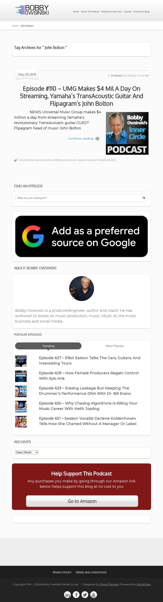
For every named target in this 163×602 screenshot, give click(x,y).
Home (76, 11)
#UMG (81, 160)
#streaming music (65, 160)
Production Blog (141, 11)
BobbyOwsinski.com (112, 11)
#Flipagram (27, 160)
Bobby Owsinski (138, 75)
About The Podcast (90, 11)
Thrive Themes (109, 584)
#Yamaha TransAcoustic (101, 160)
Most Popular (115, 346)
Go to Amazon (82, 501)
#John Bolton (44, 160)
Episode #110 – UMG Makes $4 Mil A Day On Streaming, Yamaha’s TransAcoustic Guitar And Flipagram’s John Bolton (81, 96)
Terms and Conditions (91, 572)
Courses (128, 11)
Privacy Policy (62, 572)
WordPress (144, 584)
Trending (48, 346)
